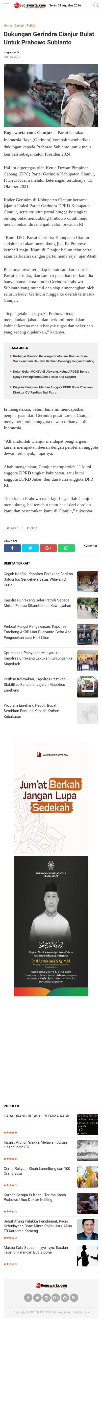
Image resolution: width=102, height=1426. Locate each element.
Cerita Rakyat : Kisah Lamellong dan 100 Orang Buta (37, 1171)
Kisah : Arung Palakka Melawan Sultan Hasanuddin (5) (35, 1145)
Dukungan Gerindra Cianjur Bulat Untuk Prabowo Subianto (49, 38)
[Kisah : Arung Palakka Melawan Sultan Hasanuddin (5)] (87, 1151)
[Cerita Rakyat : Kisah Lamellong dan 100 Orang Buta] (87, 1177)
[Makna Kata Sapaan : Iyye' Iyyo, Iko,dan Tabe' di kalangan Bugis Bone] (87, 1256)
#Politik (32, 528)
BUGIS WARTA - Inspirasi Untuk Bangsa (63, 1312)
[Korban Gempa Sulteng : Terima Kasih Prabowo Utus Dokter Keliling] (87, 1204)
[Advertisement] (51, 1050)
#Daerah (12, 528)
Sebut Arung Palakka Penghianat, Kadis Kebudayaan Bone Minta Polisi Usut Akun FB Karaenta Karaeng (38, 1226)
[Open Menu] (6, 5)
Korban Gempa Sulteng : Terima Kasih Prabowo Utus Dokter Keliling (35, 1197)
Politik (30, 25)
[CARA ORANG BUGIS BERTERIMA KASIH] (87, 1125)
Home (8, 25)
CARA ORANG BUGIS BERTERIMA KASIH (37, 1116)
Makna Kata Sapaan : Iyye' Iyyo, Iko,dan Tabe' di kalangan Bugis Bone (36, 1250)
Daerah (19, 25)
